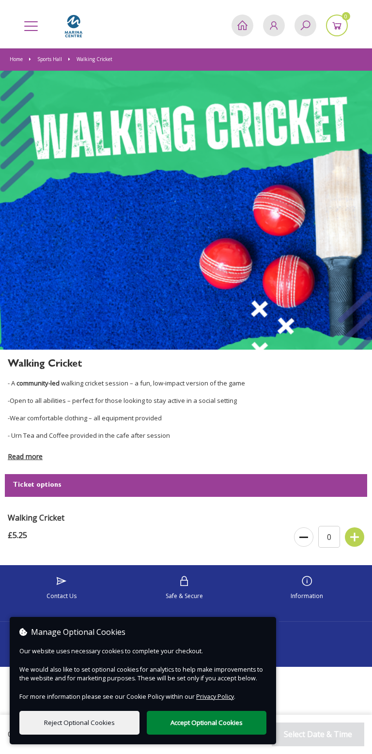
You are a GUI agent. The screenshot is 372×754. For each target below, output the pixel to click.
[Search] (305, 25)
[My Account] (274, 25)
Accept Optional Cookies (206, 722)
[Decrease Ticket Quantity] (303, 537)
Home (17, 59)
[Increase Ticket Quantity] (354, 537)
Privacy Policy (215, 696)
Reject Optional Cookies (79, 722)
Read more (25, 456)
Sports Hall (49, 59)
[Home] (242, 25)
